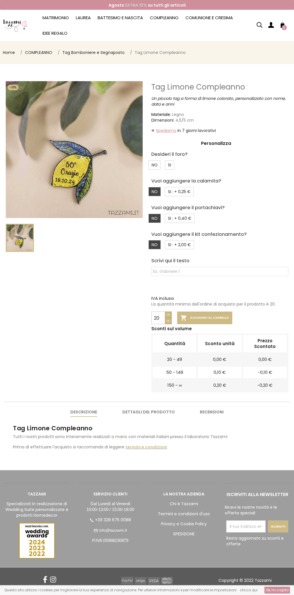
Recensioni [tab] (212, 412)
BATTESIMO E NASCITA (120, 18)
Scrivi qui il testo (170, 260)
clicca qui (249, 590)
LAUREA (83, 18)
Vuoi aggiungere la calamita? (186, 181)
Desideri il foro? (169, 154)
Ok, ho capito (277, 590)
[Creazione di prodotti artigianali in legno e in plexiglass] (15, 25)
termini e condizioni (146, 447)
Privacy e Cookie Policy (184, 524)
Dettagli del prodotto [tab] (148, 412)
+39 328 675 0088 (113, 520)
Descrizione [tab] (83, 412)
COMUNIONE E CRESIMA (209, 18)
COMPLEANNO (164, 18)
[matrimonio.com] (36, 541)
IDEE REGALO (54, 33)
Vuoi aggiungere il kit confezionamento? (199, 234)
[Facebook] (45, 581)
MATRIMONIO (55, 18)
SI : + (179, 192)
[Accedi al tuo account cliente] (271, 26)
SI (169, 165)
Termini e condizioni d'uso (184, 514)
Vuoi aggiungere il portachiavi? (188, 207)
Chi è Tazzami (184, 504)
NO (155, 165)
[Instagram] (53, 581)
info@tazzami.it (113, 530)
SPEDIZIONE (184, 534)
